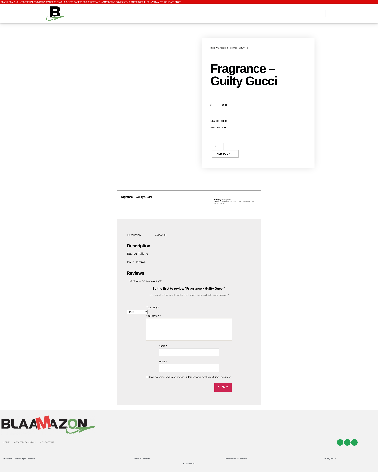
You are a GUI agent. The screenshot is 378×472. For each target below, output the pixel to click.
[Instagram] (354, 442)
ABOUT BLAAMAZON (25, 442)
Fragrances (228, 201)
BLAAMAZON (189, 464)
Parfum (245, 201)
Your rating (152, 307)
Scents (216, 203)
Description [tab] (134, 235)
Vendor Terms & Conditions (236, 459)
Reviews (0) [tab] (160, 235)
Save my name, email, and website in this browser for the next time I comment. (190, 377)
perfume (251, 201)
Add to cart (225, 154)
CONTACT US (47, 442)
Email (163, 361)
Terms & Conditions (142, 459)
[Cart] (330, 13)
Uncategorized (222, 48)
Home (212, 48)
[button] (182, 198)
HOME (6, 442)
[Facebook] (340, 442)
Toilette (222, 203)
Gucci (235, 201)
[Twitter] (347, 442)
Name (163, 345)
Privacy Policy (329, 459)
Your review (153, 315)
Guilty (240, 201)
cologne (221, 201)
